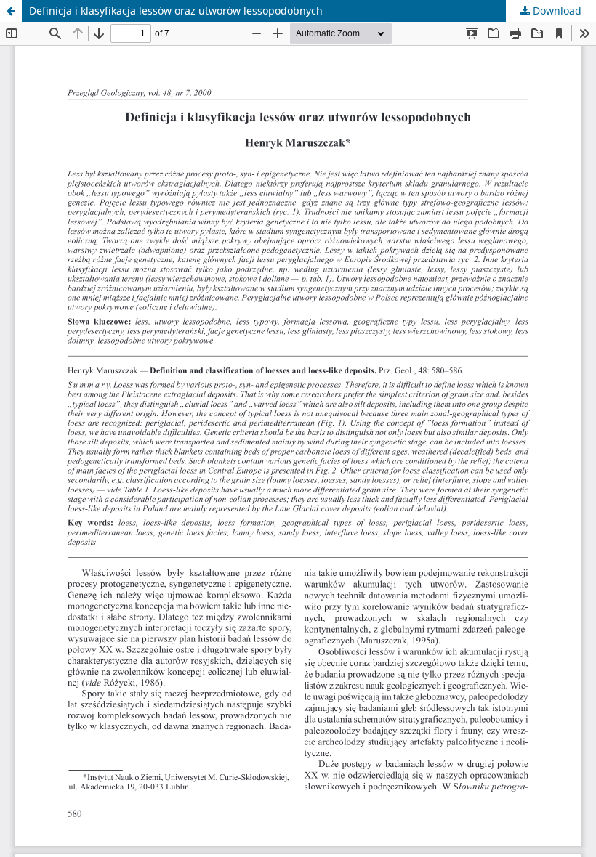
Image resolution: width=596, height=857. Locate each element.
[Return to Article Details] (11, 11)
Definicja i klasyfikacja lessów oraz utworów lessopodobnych (176, 10)
